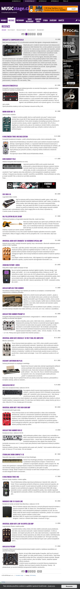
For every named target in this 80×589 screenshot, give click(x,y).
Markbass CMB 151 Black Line (12, 501)
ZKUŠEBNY (53, 20)
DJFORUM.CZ (42, 1)
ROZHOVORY (20, 20)
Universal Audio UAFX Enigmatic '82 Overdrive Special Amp (22, 241)
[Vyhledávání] (79, 20)
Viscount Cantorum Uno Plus (12, 361)
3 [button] (30, 34)
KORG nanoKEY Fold (9, 159)
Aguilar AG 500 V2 (8, 385)
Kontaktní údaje (19, 575)
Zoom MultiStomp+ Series (11, 265)
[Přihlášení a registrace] (77, 20)
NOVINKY (4, 20)
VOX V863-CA (6, 194)
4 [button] (32, 34)
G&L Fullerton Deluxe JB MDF (12, 216)
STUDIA (45, 20)
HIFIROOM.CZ (55, 1)
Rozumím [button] (69, 586)
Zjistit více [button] (51, 586)
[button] (23, 34)
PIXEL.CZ (65, 1)
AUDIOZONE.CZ (16, 1)
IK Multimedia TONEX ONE (10, 477)
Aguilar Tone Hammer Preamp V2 (13, 314)
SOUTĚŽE (61, 20)
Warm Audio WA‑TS (8, 111)
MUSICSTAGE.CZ (29, 1)
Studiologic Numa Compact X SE (13, 454)
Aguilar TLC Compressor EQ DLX (13, 40)
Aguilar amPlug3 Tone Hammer (13, 288)
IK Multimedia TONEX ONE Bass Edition (15, 136)
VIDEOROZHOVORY (29, 20)
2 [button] (28, 34)
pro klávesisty (31, 30)
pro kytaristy (11, 30)
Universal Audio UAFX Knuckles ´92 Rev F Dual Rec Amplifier (22, 338)
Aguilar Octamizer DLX (10, 85)
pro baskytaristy (21, 30)
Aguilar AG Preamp (8, 546)
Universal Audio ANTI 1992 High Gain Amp (16, 407)
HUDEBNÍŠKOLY (38, 20)
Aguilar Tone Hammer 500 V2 (12, 430)
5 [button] (34, 34)
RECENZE (11, 20)
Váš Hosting (33, 575)
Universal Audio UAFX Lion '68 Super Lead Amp (18, 523)
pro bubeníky (40, 30)
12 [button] (38, 34)
